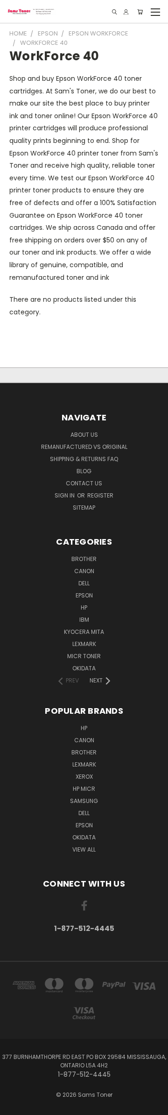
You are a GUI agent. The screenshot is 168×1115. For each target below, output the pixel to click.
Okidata (84, 837)
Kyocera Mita (84, 632)
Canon (84, 571)
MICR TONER (84, 656)
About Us (84, 435)
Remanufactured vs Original (84, 447)
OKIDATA (84, 668)
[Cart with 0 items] (140, 12)
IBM (84, 620)
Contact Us (84, 483)
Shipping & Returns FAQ (84, 459)
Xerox (84, 777)
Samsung (84, 801)
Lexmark (84, 644)
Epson (84, 595)
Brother (84, 559)
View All (84, 849)
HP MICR (84, 789)
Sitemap (84, 507)
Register (100, 495)
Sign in (65, 495)
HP (84, 607)
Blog (84, 471)
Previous (14, 1106)
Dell (84, 583)
